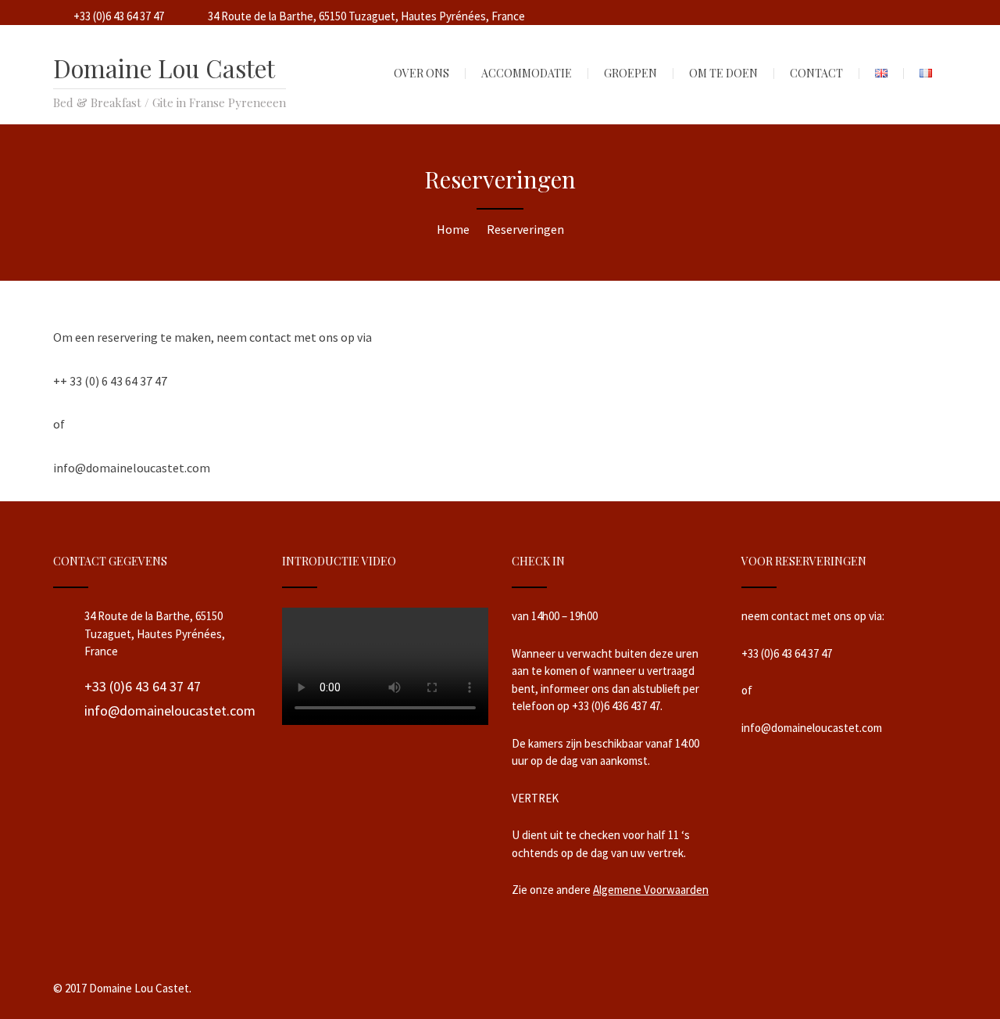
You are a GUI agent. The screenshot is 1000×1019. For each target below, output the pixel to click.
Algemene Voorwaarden (651, 889)
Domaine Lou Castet (164, 68)
